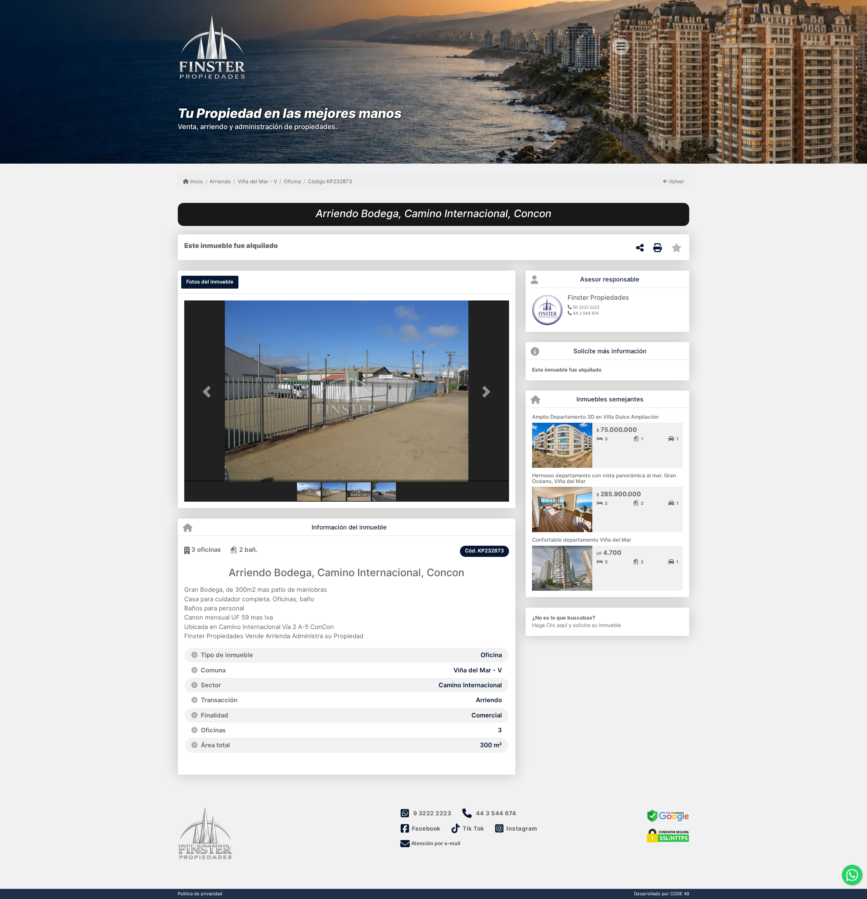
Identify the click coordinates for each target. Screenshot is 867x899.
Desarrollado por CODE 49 (661, 893)
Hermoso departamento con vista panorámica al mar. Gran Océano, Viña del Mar (604, 478)
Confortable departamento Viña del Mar (581, 540)
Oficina (292, 181)
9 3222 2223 (432, 813)
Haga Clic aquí (549, 625)
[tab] (209, 282)
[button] (208, 392)
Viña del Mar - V (257, 181)
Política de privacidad (200, 893)
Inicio (196, 181)
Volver (676, 181)
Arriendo (220, 181)
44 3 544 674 (496, 813)
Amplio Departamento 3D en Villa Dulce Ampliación (595, 417)
